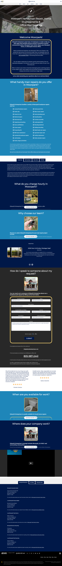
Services (42, 557)
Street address (31, 304)
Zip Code (41, 309)
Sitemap (55, 561)
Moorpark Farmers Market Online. (38, 509)
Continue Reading (30, 207)
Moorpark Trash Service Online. (33, 522)
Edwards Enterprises (2, 1)
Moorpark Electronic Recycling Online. (37, 534)
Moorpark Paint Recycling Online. (38, 547)
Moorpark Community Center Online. (38, 497)
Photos (50, 557)
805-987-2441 (32, 1)
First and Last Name (21, 298)
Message (31, 321)
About (47, 557)
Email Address (20, 315)
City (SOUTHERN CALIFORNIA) (20, 309)
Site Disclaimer (59, 561)
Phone (41, 298)
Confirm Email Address (41, 315)
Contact (55, 557)
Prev (30, 264)
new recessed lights (23, 55)
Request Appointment (30, 28)
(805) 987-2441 (21, 553)
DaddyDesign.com (58, 562)
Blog (52, 557)
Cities (45, 557)
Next (32, 264)
